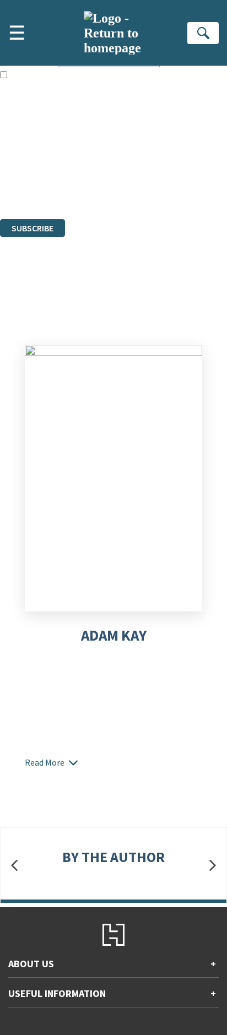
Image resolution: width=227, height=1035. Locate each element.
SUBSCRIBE (32, 228)
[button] (14, 865)
